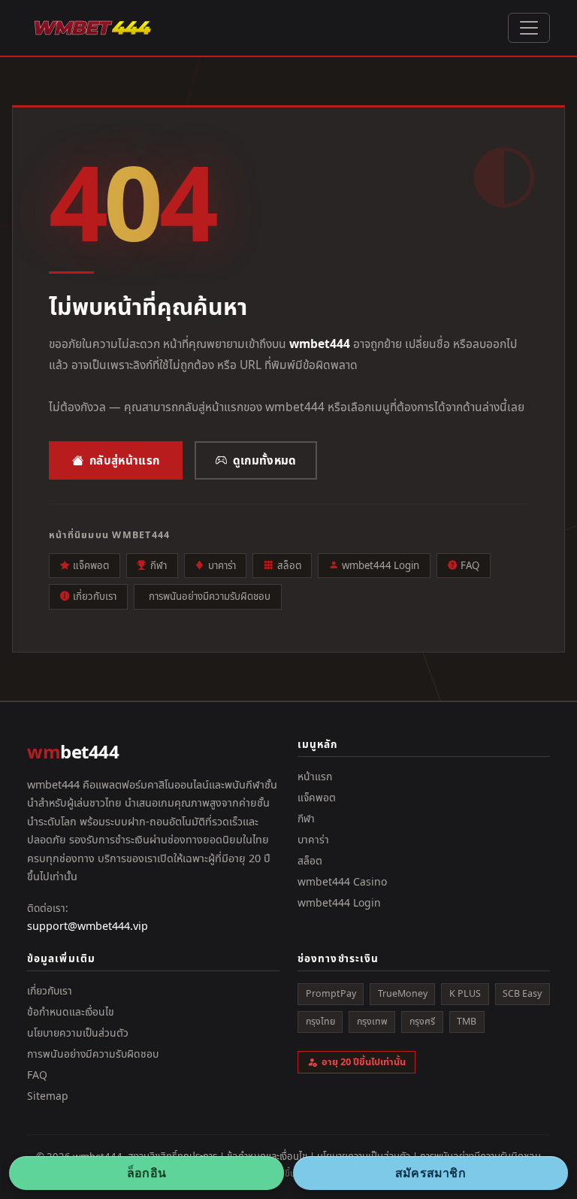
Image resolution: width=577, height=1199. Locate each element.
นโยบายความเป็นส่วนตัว (77, 1032)
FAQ (470, 565)
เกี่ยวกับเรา (94, 596)
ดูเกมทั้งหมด (265, 460)
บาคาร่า (222, 565)
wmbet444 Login (380, 565)
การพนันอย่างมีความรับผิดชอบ (209, 596)
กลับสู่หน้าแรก (124, 460)
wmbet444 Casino (342, 881)
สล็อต (289, 565)
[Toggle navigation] (529, 28)
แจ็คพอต (91, 565)
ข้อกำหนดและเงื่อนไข (70, 1011)
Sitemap (47, 1095)
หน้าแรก (315, 776)
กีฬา (158, 565)
